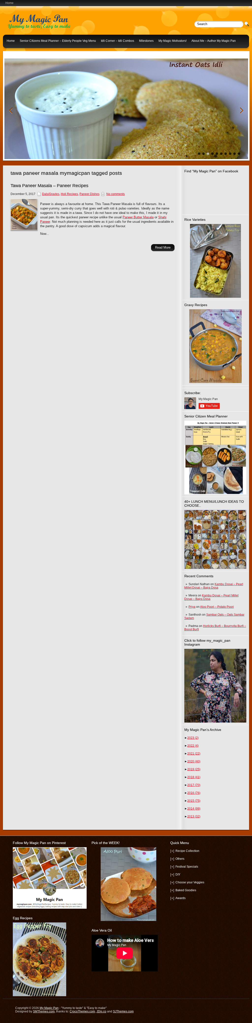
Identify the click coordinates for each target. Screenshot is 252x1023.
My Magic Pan (49, 1008)
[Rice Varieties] (215, 261)
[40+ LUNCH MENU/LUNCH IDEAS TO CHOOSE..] (215, 568)
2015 (193, 800)
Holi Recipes (69, 194)
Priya (192, 606)
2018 (193, 777)
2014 (193, 808)
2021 (193, 753)
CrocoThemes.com (82, 1011)
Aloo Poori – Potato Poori (217, 606)
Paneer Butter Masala (138, 217)
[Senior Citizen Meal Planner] (215, 457)
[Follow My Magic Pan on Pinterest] (50, 907)
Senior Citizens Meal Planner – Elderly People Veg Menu (58, 41)
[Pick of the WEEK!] (128, 884)
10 (239, 153)
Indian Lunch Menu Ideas (24, 52)
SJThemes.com (123, 1011)
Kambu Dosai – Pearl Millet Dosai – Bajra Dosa (213, 585)
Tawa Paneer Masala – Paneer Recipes (49, 185)
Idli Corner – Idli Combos (117, 41)
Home (11, 41)
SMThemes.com (44, 1011)
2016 (193, 793)
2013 (193, 816)
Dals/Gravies (50, 194)
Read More (163, 247)
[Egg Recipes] (39, 995)
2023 (193, 738)
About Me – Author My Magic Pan (213, 41)
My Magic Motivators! (172, 41)
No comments (115, 194)
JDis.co (101, 1011)
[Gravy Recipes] (215, 346)
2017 (193, 785)
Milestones (146, 41)
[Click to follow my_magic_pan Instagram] (215, 686)
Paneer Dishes (89, 194)
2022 (193, 745)
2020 (193, 761)
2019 (193, 769)
